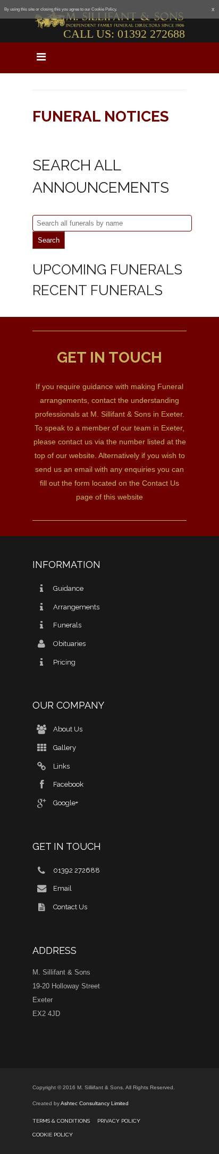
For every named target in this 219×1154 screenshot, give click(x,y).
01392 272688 (151, 33)
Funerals (67, 625)
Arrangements (76, 607)
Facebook (68, 784)
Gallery (64, 748)
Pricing (64, 662)
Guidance (68, 588)
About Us (67, 729)
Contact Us (160, 483)
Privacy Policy (118, 1121)
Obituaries (69, 644)
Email (62, 888)
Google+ (65, 803)
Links (61, 766)
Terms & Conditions (61, 1121)
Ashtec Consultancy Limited (95, 1103)
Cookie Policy (52, 1135)
